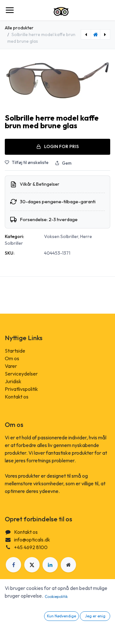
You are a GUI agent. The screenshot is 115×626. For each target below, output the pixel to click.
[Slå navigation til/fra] (9, 10)
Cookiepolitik (56, 596)
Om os (12, 358)
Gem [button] (67, 163)
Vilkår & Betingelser (39, 184)
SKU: (9, 253)
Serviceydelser (21, 373)
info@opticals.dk (32, 539)
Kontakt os (16, 396)
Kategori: (14, 236)
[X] (32, 564)
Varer (11, 366)
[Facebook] (13, 564)
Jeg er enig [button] (95, 616)
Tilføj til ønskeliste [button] (30, 162)
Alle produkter (19, 28)
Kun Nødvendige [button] (61, 616)
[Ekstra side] (68, 564)
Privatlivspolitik (21, 389)
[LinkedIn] (50, 564)
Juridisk (13, 381)
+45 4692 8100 (31, 547)
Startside (15, 350)
